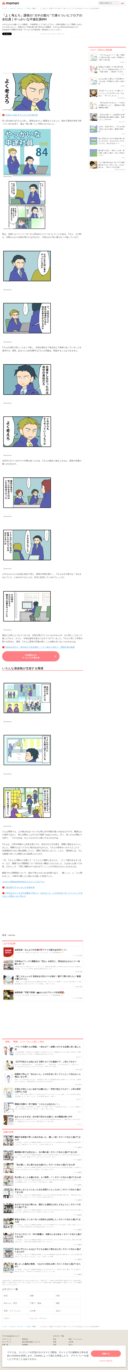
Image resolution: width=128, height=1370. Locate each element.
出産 (54, 1344)
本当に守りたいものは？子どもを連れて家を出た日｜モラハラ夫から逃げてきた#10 (48, 1250)
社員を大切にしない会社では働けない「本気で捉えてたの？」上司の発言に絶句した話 (48, 1090)
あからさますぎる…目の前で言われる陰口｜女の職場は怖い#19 (43, 1116)
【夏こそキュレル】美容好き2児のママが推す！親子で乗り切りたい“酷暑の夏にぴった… (48, 977)
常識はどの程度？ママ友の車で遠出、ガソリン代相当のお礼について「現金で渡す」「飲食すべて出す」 (111, 69)
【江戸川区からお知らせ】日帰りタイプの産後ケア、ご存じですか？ (46, 1061)
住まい (71, 1344)
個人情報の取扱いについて (31, 1342)
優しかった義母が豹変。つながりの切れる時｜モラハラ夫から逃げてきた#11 (48, 1265)
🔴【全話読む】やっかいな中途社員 (18, 887)
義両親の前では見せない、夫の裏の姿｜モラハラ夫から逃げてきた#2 (46, 1152)
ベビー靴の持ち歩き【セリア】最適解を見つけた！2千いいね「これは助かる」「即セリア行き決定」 (111, 164)
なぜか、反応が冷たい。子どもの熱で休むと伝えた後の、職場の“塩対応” (111, 128)
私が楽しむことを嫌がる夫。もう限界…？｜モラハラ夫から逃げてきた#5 (48, 1177)
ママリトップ (6, 1339)
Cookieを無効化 (105, 1360)
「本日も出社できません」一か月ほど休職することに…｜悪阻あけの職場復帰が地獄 (111, 105)
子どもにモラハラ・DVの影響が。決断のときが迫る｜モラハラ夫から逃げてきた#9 (48, 1235)
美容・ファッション (75, 1339)
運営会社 (25, 1339)
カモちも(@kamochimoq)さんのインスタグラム (23, 881)
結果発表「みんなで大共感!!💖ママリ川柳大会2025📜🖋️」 (41, 950)
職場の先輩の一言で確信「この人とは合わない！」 (38, 1104)
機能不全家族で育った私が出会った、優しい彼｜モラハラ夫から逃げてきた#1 (48, 1138)
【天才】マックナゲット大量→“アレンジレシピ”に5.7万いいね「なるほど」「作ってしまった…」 (111, 93)
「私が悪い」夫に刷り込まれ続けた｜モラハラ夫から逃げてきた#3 (45, 1164)
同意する (106, 1353)
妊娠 (54, 1342)
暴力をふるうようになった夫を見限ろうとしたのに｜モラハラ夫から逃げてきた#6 (48, 1190)
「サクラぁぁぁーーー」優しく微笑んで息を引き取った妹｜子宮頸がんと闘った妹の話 (111, 57)
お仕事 (71, 1342)
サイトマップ (6, 1342)
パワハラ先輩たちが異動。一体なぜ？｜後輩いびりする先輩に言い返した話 (48, 1048)
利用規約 (25, 1344)
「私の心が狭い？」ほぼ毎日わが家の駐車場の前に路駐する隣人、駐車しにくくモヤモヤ (111, 117)
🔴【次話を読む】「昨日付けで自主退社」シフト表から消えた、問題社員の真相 (38, 647)
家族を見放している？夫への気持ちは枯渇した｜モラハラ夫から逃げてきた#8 (48, 1220)
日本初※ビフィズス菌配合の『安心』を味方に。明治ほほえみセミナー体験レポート (47, 962)
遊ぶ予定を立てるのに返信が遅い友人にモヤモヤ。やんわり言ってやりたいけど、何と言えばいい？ (111, 140)
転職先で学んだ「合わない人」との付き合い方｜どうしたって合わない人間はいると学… (48, 1075)
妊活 (54, 1339)
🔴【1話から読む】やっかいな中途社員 (20, 114)
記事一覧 (5, 1344)
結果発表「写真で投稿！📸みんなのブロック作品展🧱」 (40, 992)
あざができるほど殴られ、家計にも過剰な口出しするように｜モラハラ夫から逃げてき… (48, 1205)
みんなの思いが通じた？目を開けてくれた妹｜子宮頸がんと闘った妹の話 (111, 81)
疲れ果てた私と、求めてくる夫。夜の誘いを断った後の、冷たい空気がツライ (111, 152)
